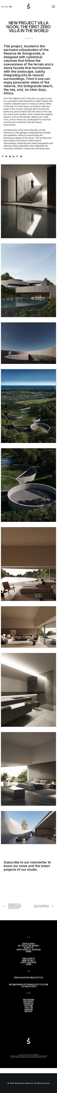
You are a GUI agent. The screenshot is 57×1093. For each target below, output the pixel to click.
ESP (2, 7)
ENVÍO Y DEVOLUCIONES (18, 1057)
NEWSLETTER (43, 1056)
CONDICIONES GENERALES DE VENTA (35, 1057)
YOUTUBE (28, 1005)
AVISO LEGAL (22, 1056)
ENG (6, 7)
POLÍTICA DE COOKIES (33, 1056)
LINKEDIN (28, 1009)
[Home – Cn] (31, 9)
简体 (10, 7)
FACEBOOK (28, 1003)
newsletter (38, 862)
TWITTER (28, 1007)
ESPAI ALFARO (14, 1056)
